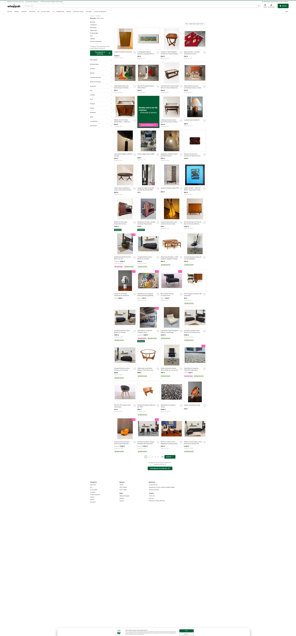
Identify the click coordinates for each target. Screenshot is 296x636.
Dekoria (121, 484)
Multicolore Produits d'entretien (157, 500)
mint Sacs (151, 498)
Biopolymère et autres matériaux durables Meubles (162, 487)
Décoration (93, 502)
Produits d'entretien (95, 494)
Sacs (91, 487)
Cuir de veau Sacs (153, 484)
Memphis (121, 498)
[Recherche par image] (258, 6)
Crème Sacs (152, 496)
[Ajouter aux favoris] (134, 52)
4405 (162, 457)
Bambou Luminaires (154, 489)
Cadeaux (92, 499)
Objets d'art (93, 484)
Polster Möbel (123, 489)
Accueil (92, 16)
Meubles (92, 497)
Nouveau (98, 16)
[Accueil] (14, 6)
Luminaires (93, 492)
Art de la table (93, 489)
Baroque (121, 500)
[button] (176, 1)
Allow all (186, 630)
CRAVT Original (123, 487)
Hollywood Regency (124, 496)
